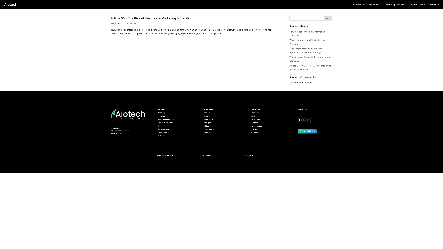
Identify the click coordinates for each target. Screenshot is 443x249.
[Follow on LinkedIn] (309, 120)
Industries (358, 5)
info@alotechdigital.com (120, 131)
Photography (162, 136)
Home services (256, 126)
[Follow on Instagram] (304, 120)
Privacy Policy (248, 155)
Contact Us (433, 5)
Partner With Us (307, 131)
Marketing (161, 113)
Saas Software (209, 129)
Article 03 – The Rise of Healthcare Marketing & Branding (152, 18)
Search (328, 18)
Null (114, 24)
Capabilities (373, 5)
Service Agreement (207, 155)
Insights (413, 5)
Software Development (165, 119)
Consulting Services (394, 5)
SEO (158, 126)
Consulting (161, 116)
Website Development (165, 123)
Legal (253, 116)
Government (255, 129)
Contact (207, 132)
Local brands (255, 119)
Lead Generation (163, 129)
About (422, 5)
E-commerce (255, 132)
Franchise (254, 123)
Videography (162, 132)
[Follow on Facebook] (300, 120)
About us (207, 113)
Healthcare (255, 113)
